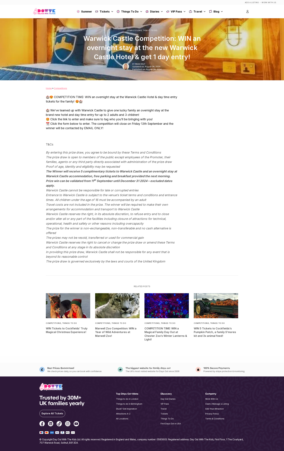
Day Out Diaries (168, 399)
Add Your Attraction (214, 409)
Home (49, 88)
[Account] (247, 11)
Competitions (134, 30)
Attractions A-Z (123, 413)
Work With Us (269, 2)
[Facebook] (42, 424)
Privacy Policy (212, 413)
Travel (197, 11)
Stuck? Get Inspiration (126, 409)
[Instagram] (67, 424)
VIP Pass (176, 11)
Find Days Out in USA (171, 423)
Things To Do (130, 11)
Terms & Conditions (214, 418)
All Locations (122, 418)
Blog (216, 11)
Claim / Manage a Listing (217, 404)
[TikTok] (59, 424)
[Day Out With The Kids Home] (44, 11)
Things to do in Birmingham (129, 404)
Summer (86, 11)
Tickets (105, 11)
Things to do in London (127, 399)
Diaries (154, 11)
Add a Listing (252, 2)
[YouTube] (76, 424)
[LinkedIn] (50, 424)
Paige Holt (140, 64)
